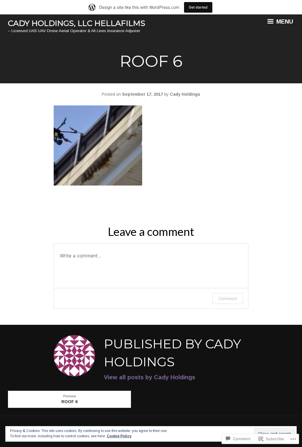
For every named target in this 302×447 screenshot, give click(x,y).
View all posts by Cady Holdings (149, 377)
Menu (284, 21)
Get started (198, 7)
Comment (228, 298)
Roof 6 (69, 399)
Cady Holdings (185, 94)
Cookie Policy (119, 436)
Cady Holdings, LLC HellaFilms (76, 23)
